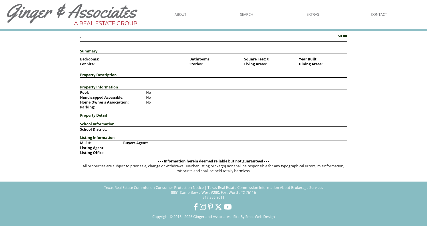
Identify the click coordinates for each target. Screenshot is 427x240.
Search (246, 14)
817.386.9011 (213, 197)
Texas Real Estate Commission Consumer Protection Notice (154, 187)
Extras (313, 14)
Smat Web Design (260, 216)
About (180, 14)
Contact (379, 14)
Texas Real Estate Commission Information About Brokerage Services (265, 187)
